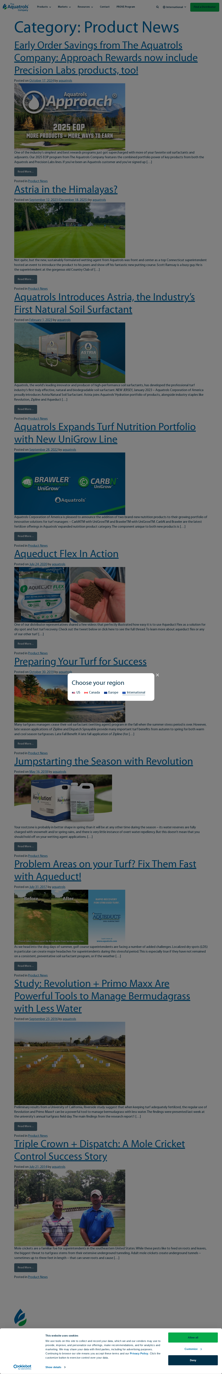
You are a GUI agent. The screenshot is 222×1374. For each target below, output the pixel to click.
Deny (193, 1360)
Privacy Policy (139, 1353)
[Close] (157, 675)
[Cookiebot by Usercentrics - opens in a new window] (22, 1367)
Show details (53, 1367)
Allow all (193, 1337)
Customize (191, 1348)
